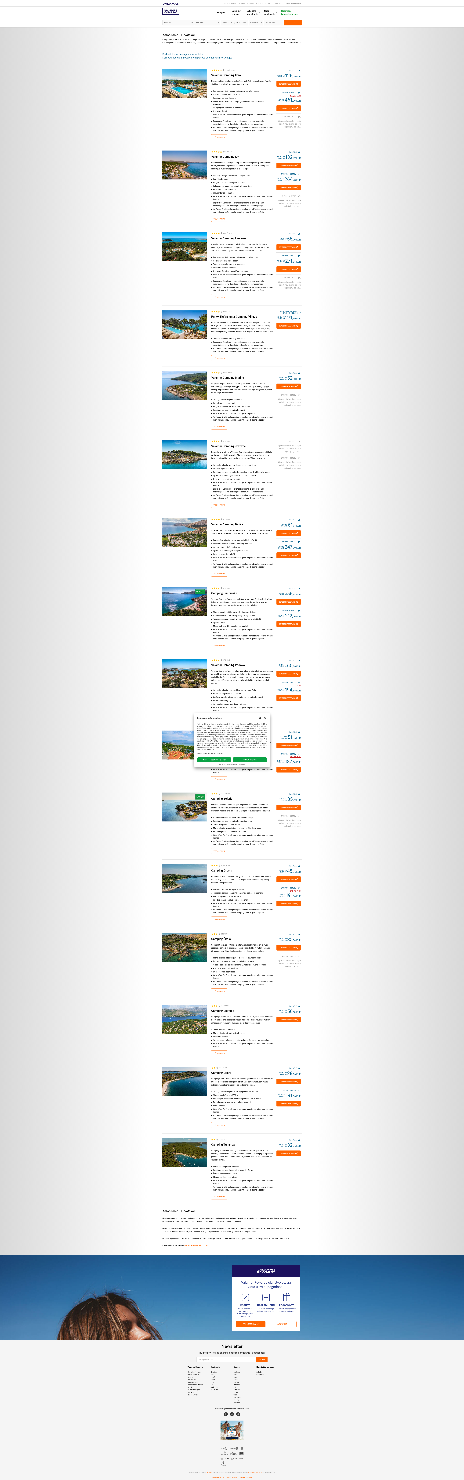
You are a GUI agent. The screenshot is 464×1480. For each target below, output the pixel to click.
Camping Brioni (221, 1073)
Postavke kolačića (218, 1477)
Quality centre (193, 1382)
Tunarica (236, 1385)
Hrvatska (213, 1372)
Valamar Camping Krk (225, 156)
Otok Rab (214, 1387)
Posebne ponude (230, 3)
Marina (236, 1382)
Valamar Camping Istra (226, 75)
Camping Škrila (221, 939)
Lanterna (236, 1372)
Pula (212, 1382)
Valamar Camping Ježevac (228, 446)
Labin (212, 1380)
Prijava (262, 1359)
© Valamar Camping (255, 1472)
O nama (242, 3)
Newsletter (261, 3)
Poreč (212, 1377)
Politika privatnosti (246, 1477)
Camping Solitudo (222, 1011)
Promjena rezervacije (195, 1385)
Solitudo (236, 1402)
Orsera (236, 1377)
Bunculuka (260, 1375)
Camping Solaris (221, 798)
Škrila (235, 1395)
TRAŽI (292, 23)
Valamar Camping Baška (227, 524)
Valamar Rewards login (293, 3)
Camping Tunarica (223, 1144)
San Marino (237, 1397)
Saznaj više (282, 1324)
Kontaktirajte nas (194, 1372)
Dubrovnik (214, 1390)
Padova (236, 1400)
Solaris (258, 1372)
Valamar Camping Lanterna (228, 238)
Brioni (235, 1380)
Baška (235, 1392)
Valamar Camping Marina (227, 377)
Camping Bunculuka (224, 593)
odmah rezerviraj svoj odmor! (196, 1245)
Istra (212, 1375)
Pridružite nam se (250, 1324)
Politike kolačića (231, 1477)
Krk (211, 1385)
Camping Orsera (221, 870)
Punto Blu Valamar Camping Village (234, 316)
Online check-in (193, 1375)
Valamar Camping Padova (228, 665)
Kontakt (250, 3)
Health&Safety (193, 1395)
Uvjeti (190, 1387)
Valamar (209, 1472)
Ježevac (236, 1390)
